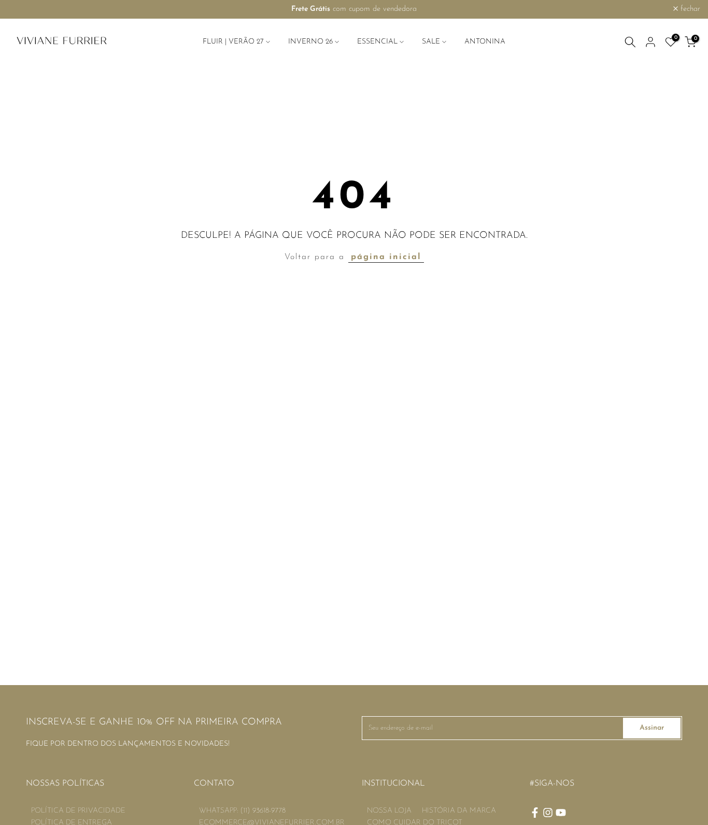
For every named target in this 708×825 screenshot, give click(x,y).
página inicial (386, 257)
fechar (23, 9)
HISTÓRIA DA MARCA (459, 811)
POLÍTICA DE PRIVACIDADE (78, 811)
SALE (431, 42)
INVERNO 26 (310, 42)
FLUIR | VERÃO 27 (233, 42)
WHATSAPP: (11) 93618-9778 (242, 811)
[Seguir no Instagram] (548, 812)
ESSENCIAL (377, 42)
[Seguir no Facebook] (535, 812)
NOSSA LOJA (389, 811)
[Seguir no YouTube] (561, 812)
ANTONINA (484, 42)
